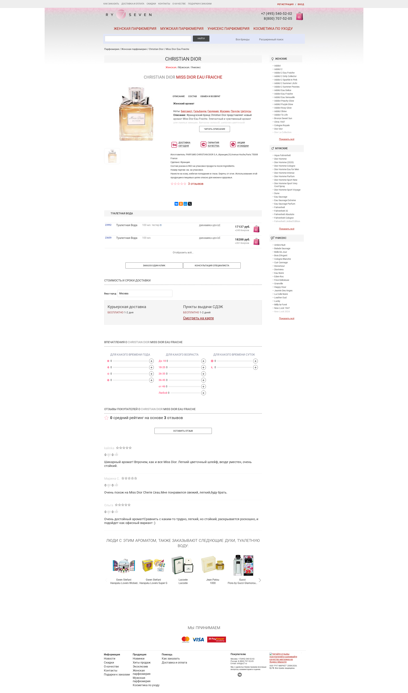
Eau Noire (279, 273)
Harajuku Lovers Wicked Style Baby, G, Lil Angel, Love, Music (123, 583)
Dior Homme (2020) (284, 162)
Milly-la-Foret (280, 304)
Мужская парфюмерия (182, 29)
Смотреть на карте (198, 318)
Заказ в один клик (154, 265)
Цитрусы (246, 111)
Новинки (138, 658)
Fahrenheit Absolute (284, 214)
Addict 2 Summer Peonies (286, 86)
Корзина (298, 15)
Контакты (164, 3)
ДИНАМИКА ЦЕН (208, 225)
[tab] (178, 96)
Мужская (183, 67)
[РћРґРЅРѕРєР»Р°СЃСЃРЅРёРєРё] (181, 204)
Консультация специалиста (212, 265)
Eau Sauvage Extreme (285, 200)
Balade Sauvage (282, 248)
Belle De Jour (280, 252)
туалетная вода (122, 213)
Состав (192, 96)
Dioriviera (279, 269)
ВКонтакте (240, 675)
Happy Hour (280, 287)
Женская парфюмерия (135, 29)
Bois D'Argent (280, 255)
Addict (277, 65)
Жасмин (225, 111)
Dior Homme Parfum (284, 176)
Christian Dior (156, 49)
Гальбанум (199, 111)
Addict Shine (280, 111)
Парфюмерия (111, 49)
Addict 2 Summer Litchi (285, 83)
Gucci (242, 579)
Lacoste (183, 579)
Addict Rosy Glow (283, 108)
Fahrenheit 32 (281, 211)
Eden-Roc (279, 276)
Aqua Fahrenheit (282, 155)
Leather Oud (280, 297)
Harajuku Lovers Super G (153, 583)
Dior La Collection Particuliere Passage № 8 (286, 133)
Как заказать (111, 3)
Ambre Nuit (279, 245)
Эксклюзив (140, 666)
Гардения (213, 111)
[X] (190, 204)
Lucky (277, 301)
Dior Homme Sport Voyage (287, 189)
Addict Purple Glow (283, 104)
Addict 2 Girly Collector (285, 76)
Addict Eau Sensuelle (284, 97)
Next (260, 580)
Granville (278, 283)
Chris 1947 (279, 122)
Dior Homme (280, 159)
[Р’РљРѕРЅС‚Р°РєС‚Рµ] (176, 204)
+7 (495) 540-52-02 (276, 14)
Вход (301, 4)
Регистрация (285, 4)
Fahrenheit (279, 207)
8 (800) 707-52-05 (246, 661)
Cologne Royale (282, 125)
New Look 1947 (282, 308)
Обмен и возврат (210, 96)
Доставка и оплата (132, 3)
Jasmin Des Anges (283, 290)
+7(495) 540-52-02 (246, 659)
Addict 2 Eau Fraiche (284, 72)
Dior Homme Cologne (284, 166)
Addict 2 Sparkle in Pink (285, 79)
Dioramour (279, 266)
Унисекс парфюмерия (228, 29)
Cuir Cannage (281, 262)
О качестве (179, 3)
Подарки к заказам (199, 3)
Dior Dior (278, 129)
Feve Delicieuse (281, 280)
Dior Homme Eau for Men (286, 169)
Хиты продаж (142, 662)
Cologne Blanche (282, 259)
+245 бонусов (242, 230)
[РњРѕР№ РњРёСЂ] (185, 204)
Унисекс (196, 67)
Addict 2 (278, 69)
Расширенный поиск (271, 39)
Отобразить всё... (183, 252)
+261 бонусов (242, 243)
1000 (213, 583)
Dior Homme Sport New (285, 180)
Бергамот (186, 111)
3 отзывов (195, 184)
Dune (276, 193)
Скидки (151, 3)
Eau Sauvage (280, 196)
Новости (109, 658)
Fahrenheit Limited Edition (287, 221)
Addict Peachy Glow (284, 101)
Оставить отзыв (183, 431)
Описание (179, 96)
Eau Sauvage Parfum (284, 204)
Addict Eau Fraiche (283, 93)
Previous (106, 580)
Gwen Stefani (123, 579)
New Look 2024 (282, 311)
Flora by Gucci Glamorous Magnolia (242, 583)
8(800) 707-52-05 (278, 19)
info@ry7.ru (242, 663)
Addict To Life (281, 115)
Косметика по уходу (273, 29)
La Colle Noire (281, 294)
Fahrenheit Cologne (284, 218)
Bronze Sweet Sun (283, 118)
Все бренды (243, 39)
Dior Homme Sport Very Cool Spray (285, 185)
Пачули (235, 111)
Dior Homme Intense (284, 173)
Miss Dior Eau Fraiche (177, 49)
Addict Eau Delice (282, 90)
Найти (201, 38)
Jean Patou (212, 579)
